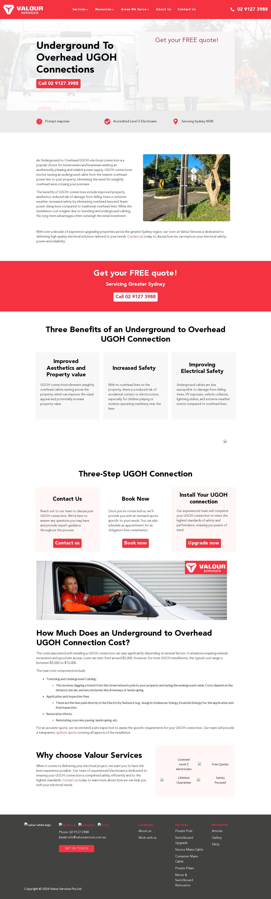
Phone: (64, 832)
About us (163, 9)
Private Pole (183, 831)
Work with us (147, 838)
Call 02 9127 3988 (58, 83)
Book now (135, 543)
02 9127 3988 (79, 832)
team (172, 232)
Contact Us (187, 9)
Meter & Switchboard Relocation (184, 880)
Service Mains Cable (189, 849)
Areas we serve (134, 9)
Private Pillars (184, 868)
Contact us (135, 236)
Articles (217, 831)
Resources (103, 9)
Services (79, 9)
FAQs (215, 844)
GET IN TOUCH (76, 848)
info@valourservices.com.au (87, 837)
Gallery (217, 838)
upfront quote (66, 732)
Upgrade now (203, 543)
